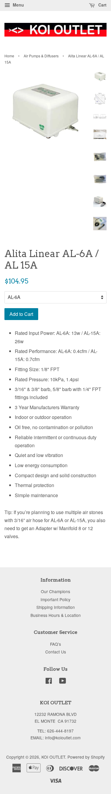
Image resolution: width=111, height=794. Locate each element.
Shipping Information (55, 607)
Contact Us (55, 652)
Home (9, 55)
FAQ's (55, 644)
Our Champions (55, 591)
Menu (18, 5)
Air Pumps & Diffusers (41, 55)
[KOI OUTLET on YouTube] (62, 682)
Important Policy (55, 599)
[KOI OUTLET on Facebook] (48, 682)
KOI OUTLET (53, 757)
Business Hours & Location (55, 615)
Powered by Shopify (86, 757)
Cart (102, 5)
